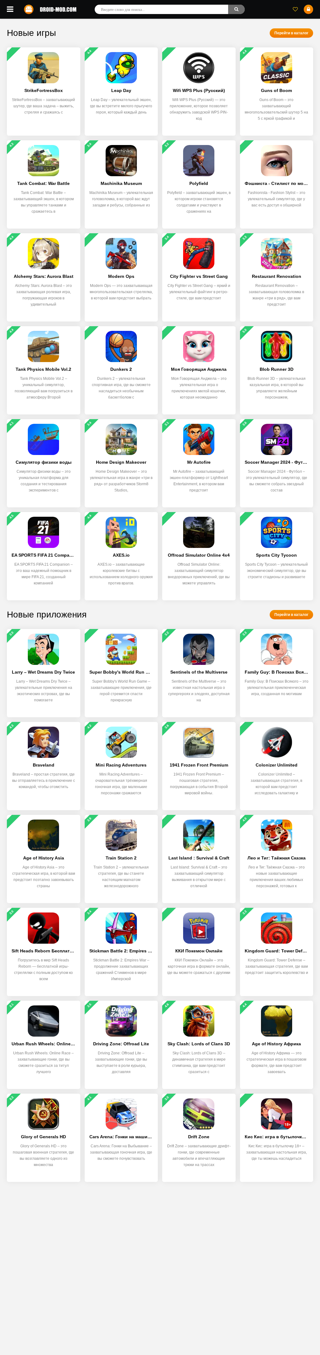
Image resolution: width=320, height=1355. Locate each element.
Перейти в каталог (291, 33)
